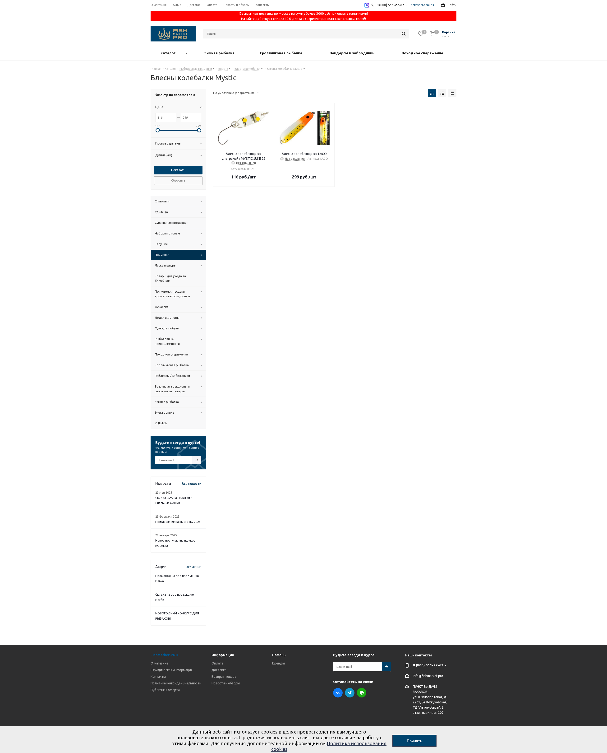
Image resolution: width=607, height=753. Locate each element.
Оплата (217, 663)
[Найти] (403, 33)
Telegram (349, 692)
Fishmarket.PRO (164, 655)
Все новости (191, 484)
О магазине (159, 663)
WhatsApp (361, 692)
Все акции (193, 567)
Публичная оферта (165, 690)
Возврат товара (224, 676)
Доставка (219, 670)
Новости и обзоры (226, 683)
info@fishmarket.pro (428, 676)
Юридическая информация (172, 670)
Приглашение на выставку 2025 (178, 521)
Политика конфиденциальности (176, 683)
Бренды (278, 663)
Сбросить (178, 180)
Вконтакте (338, 692)
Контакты (158, 676)
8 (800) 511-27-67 (428, 665)
